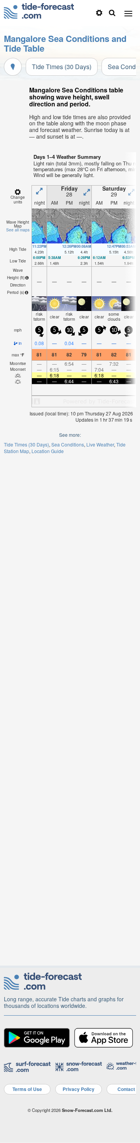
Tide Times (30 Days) (61, 66)
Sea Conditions (67, 444)
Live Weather (100, 444)
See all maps (18, 230)
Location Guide (48, 451)
